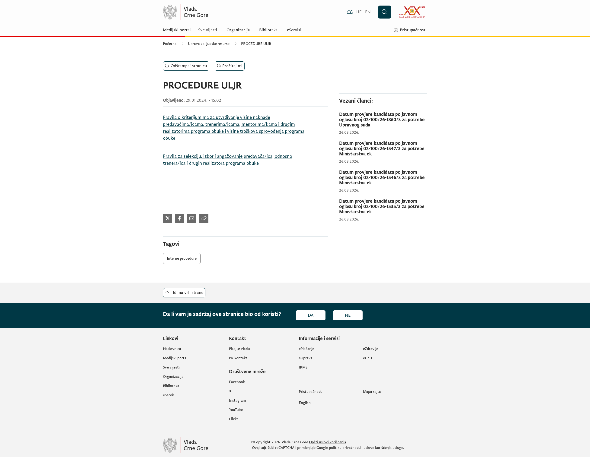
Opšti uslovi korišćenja (327, 442)
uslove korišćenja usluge (383, 447)
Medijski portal (177, 30)
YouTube (236, 409)
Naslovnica (172, 349)
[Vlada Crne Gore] (208, 12)
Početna (169, 43)
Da (310, 315)
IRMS (303, 367)
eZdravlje (370, 349)
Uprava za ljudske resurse (209, 43)
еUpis (367, 358)
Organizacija (238, 30)
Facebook (237, 382)
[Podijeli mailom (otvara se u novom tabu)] (191, 218)
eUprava (306, 358)
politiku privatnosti (345, 447)
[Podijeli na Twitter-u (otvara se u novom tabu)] (167, 218)
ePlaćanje (306, 349)
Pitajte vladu (239, 349)
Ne (348, 315)
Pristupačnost (310, 391)
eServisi (294, 30)
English (305, 402)
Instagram (237, 400)
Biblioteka (268, 30)
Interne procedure (182, 258)
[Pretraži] (384, 12)
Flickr (233, 419)
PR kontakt (238, 358)
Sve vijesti (207, 30)
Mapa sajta (372, 391)
